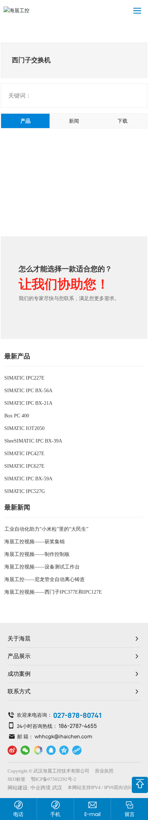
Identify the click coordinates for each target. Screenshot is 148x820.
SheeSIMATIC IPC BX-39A (33, 441)
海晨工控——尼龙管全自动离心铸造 (44, 579)
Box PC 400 (16, 415)
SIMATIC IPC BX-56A (28, 390)
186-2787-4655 (78, 726)
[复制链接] (77, 750)
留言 (130, 814)
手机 (55, 814)
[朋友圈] (38, 750)
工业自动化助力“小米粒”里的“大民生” (46, 529)
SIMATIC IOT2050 (24, 428)
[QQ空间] (64, 750)
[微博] (12, 750)
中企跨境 (41, 787)
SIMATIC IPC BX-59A (28, 478)
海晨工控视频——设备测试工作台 (42, 567)
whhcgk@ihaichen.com (63, 736)
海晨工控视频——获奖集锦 (34, 541)
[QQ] (51, 750)
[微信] (25, 750)
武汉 (57, 787)
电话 (18, 814)
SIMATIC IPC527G (24, 491)
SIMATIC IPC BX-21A (28, 403)
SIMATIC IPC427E (24, 453)
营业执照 (104, 771)
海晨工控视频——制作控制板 (37, 554)
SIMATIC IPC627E (24, 466)
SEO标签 (17, 779)
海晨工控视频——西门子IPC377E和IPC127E (53, 592)
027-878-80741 (77, 715)
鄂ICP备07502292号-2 (53, 779)
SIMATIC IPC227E (24, 378)
